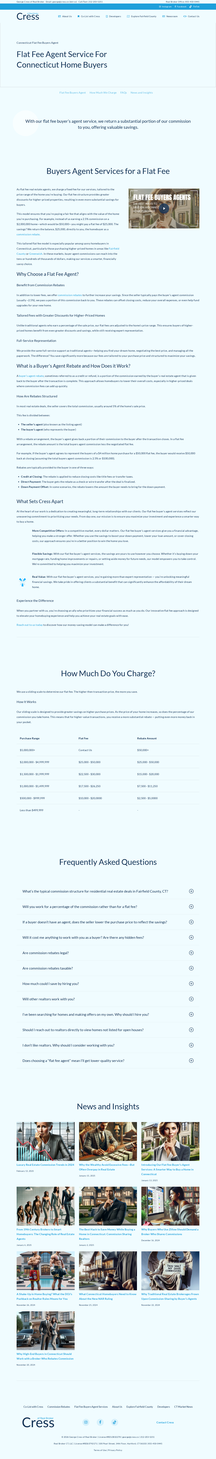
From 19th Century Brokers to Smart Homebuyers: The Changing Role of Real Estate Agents (45, 1234)
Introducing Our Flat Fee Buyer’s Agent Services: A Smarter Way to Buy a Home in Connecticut (167, 1169)
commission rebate (28, 234)
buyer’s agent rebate (31, 375)
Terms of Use (100, 1450)
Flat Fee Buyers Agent (73, 92)
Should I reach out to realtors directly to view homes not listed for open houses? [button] (83, 1030)
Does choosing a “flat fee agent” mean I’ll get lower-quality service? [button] (73, 1060)
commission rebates (70, 295)
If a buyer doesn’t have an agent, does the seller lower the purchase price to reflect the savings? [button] (94, 922)
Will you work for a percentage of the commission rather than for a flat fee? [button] (79, 906)
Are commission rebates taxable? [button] (47, 968)
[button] (33, 1406)
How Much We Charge (103, 92)
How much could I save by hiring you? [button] (50, 983)
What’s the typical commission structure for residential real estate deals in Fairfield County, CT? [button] (95, 891)
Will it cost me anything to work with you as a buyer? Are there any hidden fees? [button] (83, 937)
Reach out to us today (30, 624)
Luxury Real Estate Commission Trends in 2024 (45, 1164)
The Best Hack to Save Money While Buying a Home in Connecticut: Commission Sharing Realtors (107, 1234)
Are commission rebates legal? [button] (45, 953)
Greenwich (35, 253)
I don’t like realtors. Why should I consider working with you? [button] (68, 1045)
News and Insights (142, 92)
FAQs (123, 92)
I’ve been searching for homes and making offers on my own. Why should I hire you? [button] (85, 1014)
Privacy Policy (115, 1450)
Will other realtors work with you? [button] (48, 999)
